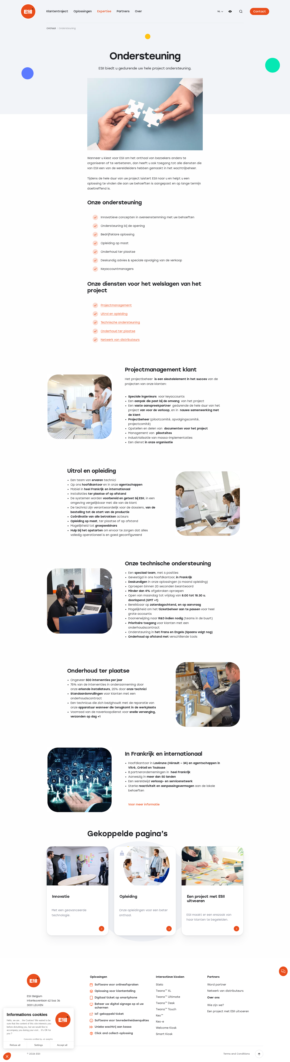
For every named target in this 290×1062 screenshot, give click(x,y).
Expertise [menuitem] (104, 11)
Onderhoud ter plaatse (118, 331)
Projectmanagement (116, 305)
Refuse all (15, 1045)
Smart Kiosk (164, 1034)
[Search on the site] (241, 11)
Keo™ (159, 1015)
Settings (38, 1045)
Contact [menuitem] (259, 11)
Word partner (216, 984)
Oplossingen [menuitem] (83, 11)
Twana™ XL (163, 990)
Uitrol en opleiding (114, 313)
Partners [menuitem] (123, 11)
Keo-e (160, 1021)
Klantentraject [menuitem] (57, 11)
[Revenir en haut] (259, 1054)
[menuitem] (220, 11)
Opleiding (128, 896)
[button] (7, 1056)
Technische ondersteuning (120, 322)
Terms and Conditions (236, 1053)
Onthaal (51, 28)
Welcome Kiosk (166, 1027)
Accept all (62, 1045)
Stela (159, 984)
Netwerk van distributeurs (120, 339)
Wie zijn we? (215, 1005)
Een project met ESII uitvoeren (206, 898)
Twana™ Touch (166, 1009)
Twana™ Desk (165, 1003)
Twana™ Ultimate (168, 996)
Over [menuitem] (138, 11)
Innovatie (60, 896)
